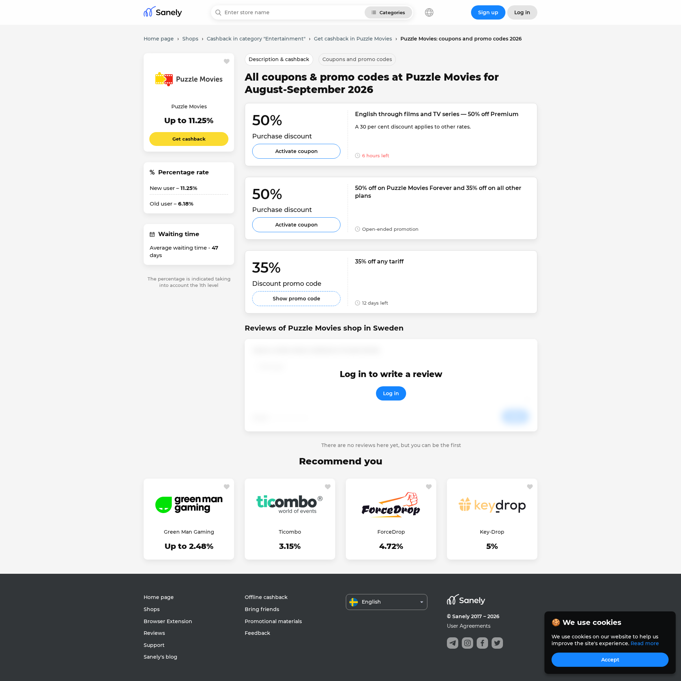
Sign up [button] (488, 12)
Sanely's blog (160, 657)
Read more (645, 643)
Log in (391, 393)
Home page (159, 597)
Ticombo (290, 532)
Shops (152, 609)
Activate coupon (296, 151)
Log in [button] (522, 12)
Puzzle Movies (189, 106)
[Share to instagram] (467, 643)
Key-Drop (492, 532)
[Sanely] (163, 12)
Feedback (257, 633)
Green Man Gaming (189, 532)
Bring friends (262, 609)
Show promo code (296, 298)
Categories (392, 12)
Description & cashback (279, 59)
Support (154, 645)
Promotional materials (273, 621)
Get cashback (189, 139)
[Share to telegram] (452, 643)
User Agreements (469, 626)
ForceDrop (391, 532)
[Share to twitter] (497, 643)
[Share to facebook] (482, 643)
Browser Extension (168, 621)
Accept (610, 660)
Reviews (154, 633)
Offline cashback (266, 597)
